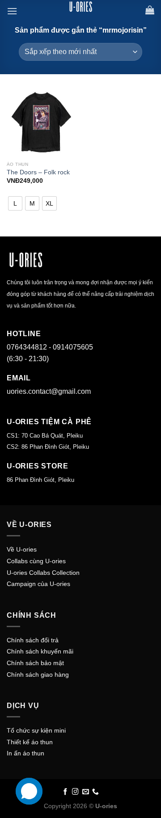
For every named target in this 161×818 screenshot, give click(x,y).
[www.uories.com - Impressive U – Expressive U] (80, 6)
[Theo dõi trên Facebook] (65, 792)
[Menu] (12, 11)
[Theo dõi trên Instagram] (75, 792)
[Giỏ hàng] (149, 10)
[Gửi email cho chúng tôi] (85, 792)
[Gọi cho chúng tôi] (95, 792)
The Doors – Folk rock (38, 172)
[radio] (15, 203)
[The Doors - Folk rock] (41, 122)
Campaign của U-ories (38, 583)
